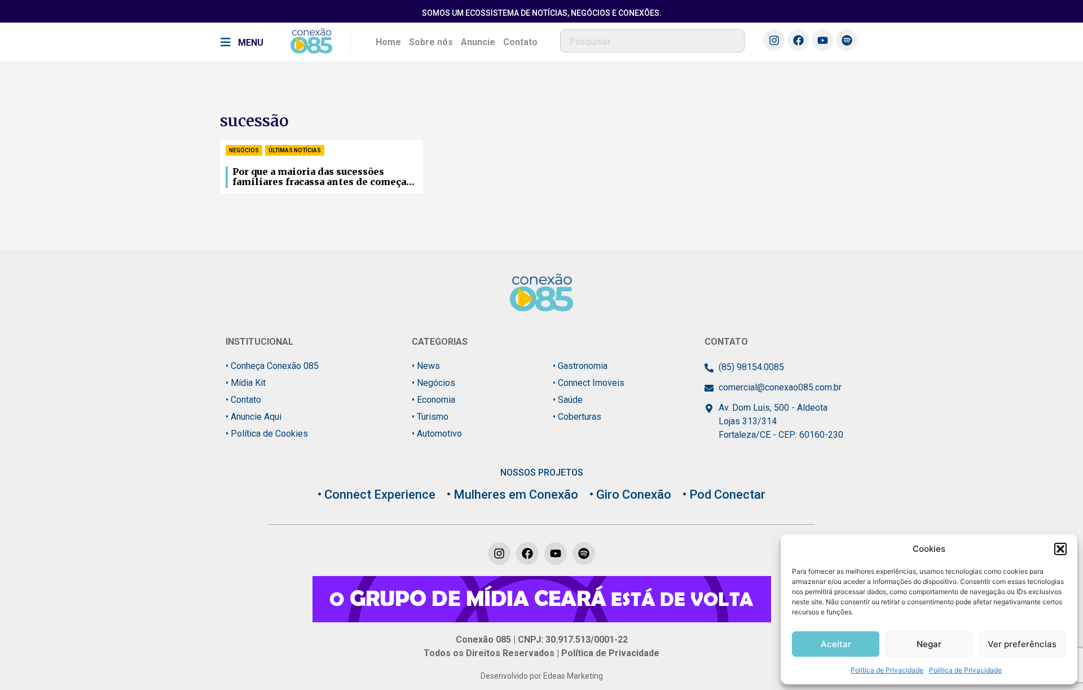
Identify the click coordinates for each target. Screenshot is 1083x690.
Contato (520, 42)
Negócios (244, 150)
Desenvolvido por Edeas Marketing (542, 675)
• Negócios (433, 382)
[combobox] (652, 40)
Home (388, 42)
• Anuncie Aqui (253, 416)
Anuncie (478, 42)
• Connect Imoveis (588, 382)
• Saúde (568, 399)
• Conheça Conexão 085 (272, 366)
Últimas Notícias (294, 150)
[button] (1060, 549)
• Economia (433, 399)
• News (426, 366)
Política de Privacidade (887, 670)
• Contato (243, 399)
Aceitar (836, 644)
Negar (929, 644)
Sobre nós (431, 42)
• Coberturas (577, 416)
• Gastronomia (580, 366)
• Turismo (430, 416)
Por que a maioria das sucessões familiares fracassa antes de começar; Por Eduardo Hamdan (322, 177)
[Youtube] (822, 40)
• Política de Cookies (267, 433)
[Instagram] (774, 40)
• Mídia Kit (246, 382)
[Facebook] (798, 40)
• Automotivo (437, 433)
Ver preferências (1022, 644)
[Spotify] (846, 40)
